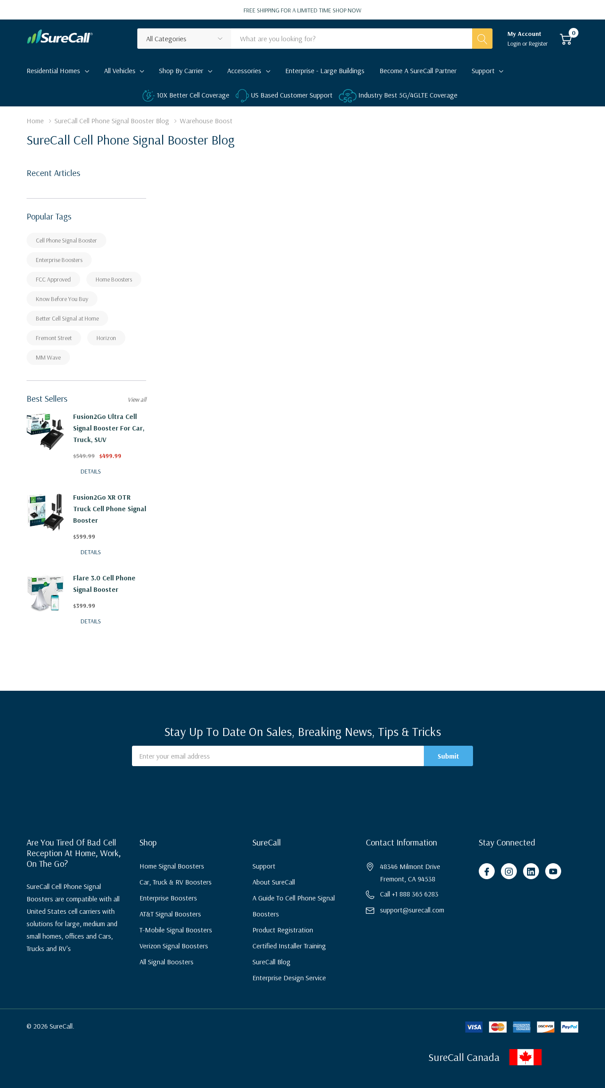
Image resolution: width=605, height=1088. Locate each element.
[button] (555, 1057)
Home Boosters (114, 279)
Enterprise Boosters (59, 260)
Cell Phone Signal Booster (66, 240)
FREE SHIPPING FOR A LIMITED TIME (302, 10)
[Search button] (482, 38)
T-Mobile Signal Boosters (176, 929)
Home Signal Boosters (172, 865)
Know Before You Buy (62, 299)
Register (538, 43)
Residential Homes (53, 70)
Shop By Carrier (181, 70)
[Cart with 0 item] (566, 38)
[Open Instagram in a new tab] (508, 871)
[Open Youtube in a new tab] (553, 871)
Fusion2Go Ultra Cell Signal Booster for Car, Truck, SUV (108, 428)
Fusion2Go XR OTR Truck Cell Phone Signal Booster (109, 508)
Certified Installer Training (289, 945)
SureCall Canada (464, 1057)
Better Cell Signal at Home (67, 318)
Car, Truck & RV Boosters (176, 881)
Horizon (106, 338)
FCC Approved (53, 279)
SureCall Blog (271, 961)
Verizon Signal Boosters (174, 945)
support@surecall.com (412, 909)
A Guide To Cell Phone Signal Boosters (293, 905)
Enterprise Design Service (289, 977)
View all (137, 399)
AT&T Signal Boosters (170, 913)
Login (515, 43)
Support (483, 70)
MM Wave (48, 357)
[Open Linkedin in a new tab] (531, 871)
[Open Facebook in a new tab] (486, 871)
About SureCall (273, 881)
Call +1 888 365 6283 (409, 893)
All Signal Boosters (167, 961)
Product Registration (282, 929)
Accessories (244, 70)
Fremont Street (54, 338)
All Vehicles (120, 70)
